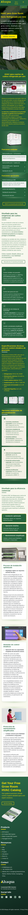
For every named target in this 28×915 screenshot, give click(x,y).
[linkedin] (2, 897)
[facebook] (11, 897)
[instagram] (6, 897)
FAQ (3, 847)
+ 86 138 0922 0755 (7, 869)
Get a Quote (16, 3)
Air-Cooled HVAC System (8, 834)
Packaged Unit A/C (7, 838)
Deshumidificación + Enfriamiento (11, 153)
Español (23, 7)
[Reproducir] (14, 88)
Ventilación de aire (7, 171)
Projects (4, 852)
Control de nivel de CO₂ (8, 189)
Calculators (5, 854)
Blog (3, 849)
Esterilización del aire (8, 195)
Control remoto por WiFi (9, 180)
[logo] (6, 2)
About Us (4, 856)
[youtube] (15, 897)
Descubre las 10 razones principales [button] (13, 262)
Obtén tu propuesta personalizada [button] (14, 204)
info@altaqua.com (7, 867)
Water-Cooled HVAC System (9, 836)
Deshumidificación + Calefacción (11, 163)
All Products (5, 832)
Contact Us (5, 858)
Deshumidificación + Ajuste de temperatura (10, 166)
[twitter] (19, 897)
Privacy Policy (24, 909)
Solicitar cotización (9, 36)
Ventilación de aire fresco (9, 192)
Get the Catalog (8, 803)
